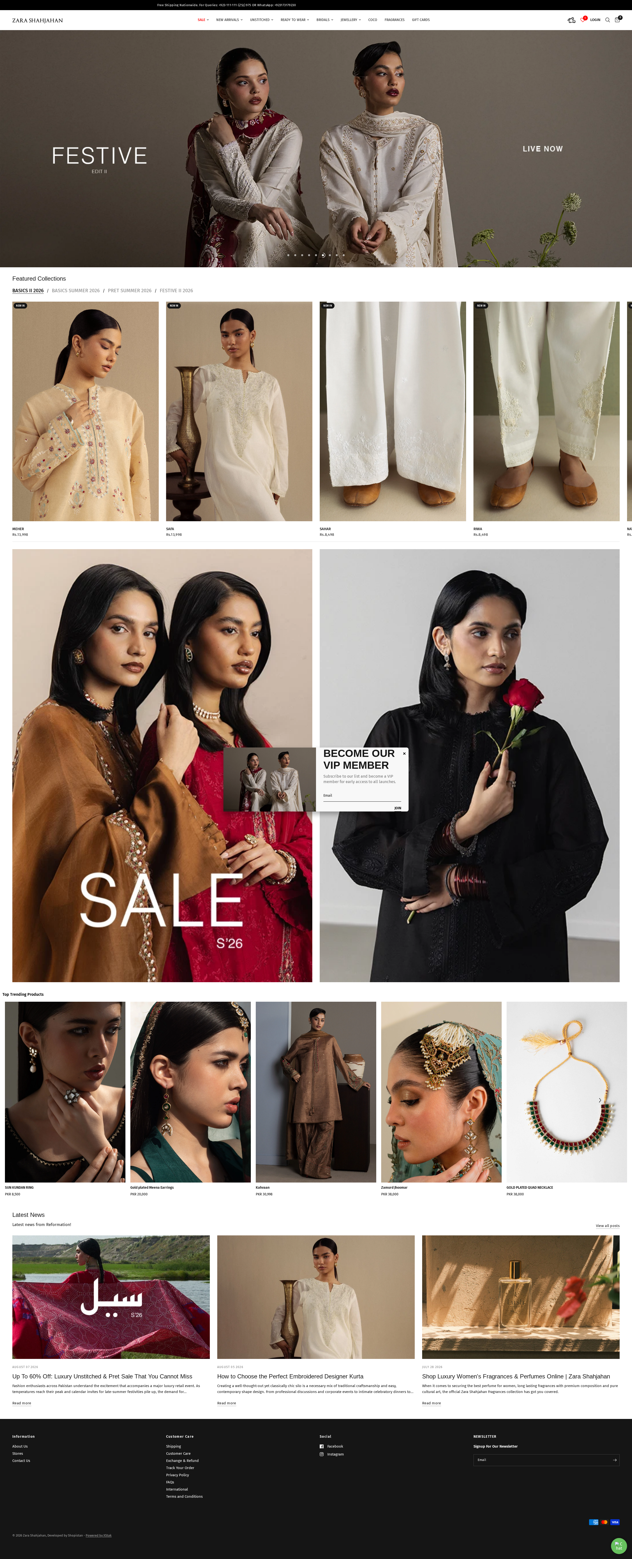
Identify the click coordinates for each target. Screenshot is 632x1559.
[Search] (607, 20)
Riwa (478, 469)
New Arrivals (227, 20)
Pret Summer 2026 (130, 231)
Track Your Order (180, 1467)
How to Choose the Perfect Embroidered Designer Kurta (290, 1317)
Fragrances (395, 20)
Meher (18, 469)
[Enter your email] (615, 1460)
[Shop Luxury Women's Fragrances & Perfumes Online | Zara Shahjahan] (521, 1238)
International (177, 1489)
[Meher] (85, 352)
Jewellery (349, 20)
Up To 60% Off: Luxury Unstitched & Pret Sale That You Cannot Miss (102, 1317)
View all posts (608, 1166)
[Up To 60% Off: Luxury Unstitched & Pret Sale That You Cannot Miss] (111, 1238)
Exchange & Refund (182, 1460)
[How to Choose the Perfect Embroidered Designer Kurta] (316, 1238)
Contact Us (21, 1460)
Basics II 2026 (28, 231)
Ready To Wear (293, 20)
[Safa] (239, 352)
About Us (20, 1446)
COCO (372, 20)
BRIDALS (323, 20)
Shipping (173, 1446)
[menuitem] (203, 20)
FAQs (170, 1482)
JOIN (398, 808)
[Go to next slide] (599, 1041)
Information (23, 1436)
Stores (17, 1453)
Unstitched (260, 20)
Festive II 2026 (176, 231)
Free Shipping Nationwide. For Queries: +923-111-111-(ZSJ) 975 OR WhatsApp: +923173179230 (316, 5)
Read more (21, 1344)
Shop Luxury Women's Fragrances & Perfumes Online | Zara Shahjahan (516, 1317)
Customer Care (180, 1436)
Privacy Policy (177, 1475)
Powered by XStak (99, 1535)
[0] (616, 20)
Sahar (325, 469)
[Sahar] (393, 352)
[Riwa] (547, 352)
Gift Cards (421, 20)
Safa (170, 469)
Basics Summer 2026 (76, 231)
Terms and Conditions (184, 1496)
